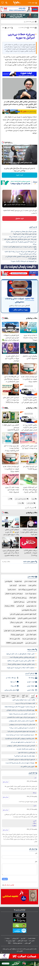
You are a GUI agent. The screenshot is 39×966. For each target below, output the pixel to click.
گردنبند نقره (13, 585)
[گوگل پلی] (19, 920)
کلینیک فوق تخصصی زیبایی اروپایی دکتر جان (23, 614)
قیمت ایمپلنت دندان (30, 581)
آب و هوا (13, 682)
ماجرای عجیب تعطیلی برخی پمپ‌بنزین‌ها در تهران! (22, 714)
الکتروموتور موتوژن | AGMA (14, 643)
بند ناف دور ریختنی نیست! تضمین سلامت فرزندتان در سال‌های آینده (20, 257)
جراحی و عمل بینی (30, 643)
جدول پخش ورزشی (10, 690)
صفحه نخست (31, 938)
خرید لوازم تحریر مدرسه (29, 639)
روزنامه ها (31, 678)
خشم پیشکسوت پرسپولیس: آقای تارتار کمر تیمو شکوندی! (19, 739)
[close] (1, 952)
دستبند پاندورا (12, 589)
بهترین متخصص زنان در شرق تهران (14, 630)
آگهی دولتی (28, 943)
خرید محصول (19, 218)
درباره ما (8, 938)
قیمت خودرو (30, 682)
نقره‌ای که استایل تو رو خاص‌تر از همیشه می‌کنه (22, 237)
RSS (9, 943)
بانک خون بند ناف (15, 639)
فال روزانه (13, 686)
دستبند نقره (22, 585)
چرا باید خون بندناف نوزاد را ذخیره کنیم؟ (24, 234)
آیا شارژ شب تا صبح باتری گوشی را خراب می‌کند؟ (22, 728)
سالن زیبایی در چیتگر (16, 622)
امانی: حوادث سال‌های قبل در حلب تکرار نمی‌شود (20, 654)
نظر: (36, 861)
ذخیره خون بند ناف (30, 622)
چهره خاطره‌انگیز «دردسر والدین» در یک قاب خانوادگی (20, 710)
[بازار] (19, 925)
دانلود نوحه (17, 626)
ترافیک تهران (30, 686)
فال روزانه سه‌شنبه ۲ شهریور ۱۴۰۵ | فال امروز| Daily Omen (20, 707)
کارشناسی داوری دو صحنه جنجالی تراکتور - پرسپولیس (21, 746)
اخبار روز (23, 938)
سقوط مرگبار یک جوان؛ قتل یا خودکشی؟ (24, 756)
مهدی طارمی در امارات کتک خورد (26, 753)
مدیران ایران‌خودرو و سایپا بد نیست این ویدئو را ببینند (20, 735)
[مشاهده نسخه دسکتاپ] (2, 2)
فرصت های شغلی (22, 941)
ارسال (5, 879)
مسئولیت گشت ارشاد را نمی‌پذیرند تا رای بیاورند (20, 668)
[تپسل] (3, 143)
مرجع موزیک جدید (30, 593)
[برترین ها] (16, 2)
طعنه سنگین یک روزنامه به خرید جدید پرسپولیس (22, 725)
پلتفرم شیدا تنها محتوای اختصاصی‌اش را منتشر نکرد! (21, 731)
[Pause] (4, 163)
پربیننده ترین (13, 696)
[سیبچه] (19, 915)
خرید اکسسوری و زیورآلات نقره (27, 589)
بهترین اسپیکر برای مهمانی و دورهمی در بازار (23, 231)
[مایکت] (19, 931)
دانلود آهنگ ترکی (31, 634)
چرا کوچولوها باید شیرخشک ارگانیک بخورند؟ (23, 261)
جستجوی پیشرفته (17, 943)
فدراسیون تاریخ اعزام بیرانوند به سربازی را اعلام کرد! (22, 760)
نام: (36, 853)
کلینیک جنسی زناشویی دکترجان (27, 618)
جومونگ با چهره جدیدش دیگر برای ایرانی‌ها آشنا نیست (20, 763)
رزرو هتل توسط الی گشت (19, 598)
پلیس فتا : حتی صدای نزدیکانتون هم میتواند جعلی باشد (20, 239)
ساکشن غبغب (32, 585)
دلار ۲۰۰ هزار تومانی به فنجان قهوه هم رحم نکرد (23, 742)
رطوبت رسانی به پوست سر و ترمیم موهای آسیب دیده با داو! (20, 248)
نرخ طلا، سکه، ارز (11, 678)
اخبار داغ (23, 696)
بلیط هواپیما (18, 581)
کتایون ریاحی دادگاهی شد (27, 767)
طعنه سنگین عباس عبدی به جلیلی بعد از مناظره (20, 661)
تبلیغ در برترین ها (10, 941)
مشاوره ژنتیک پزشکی (9, 618)
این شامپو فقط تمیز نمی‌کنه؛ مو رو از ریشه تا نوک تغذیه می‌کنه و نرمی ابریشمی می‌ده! (20, 253)
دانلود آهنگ (32, 598)
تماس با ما (32, 941)
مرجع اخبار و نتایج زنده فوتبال (14, 593)
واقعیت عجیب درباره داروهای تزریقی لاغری (24, 700)
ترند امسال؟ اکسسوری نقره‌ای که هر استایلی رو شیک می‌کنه (21, 243)
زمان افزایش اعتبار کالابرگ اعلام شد (26, 749)
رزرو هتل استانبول (19, 602)
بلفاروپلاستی (8, 581)
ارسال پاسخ (5, 782)
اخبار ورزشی (15, 938)
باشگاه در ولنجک (9, 606)
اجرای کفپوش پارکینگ (17, 634)
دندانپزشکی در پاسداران (29, 626)
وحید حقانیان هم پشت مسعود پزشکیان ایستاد (21, 664)
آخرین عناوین (33, 696)
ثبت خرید (19, 175)
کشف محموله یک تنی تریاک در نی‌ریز (25, 703)
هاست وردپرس (31, 630)
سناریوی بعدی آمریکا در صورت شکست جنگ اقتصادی (21, 717)
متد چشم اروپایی (31, 606)
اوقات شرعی (30, 690)
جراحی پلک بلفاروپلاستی (29, 610)
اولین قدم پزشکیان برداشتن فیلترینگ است (22, 657)
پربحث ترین (3, 696)
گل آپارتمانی (20, 606)
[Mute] (7, 163)
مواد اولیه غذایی (31, 602)
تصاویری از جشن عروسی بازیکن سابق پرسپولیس (21, 721)
